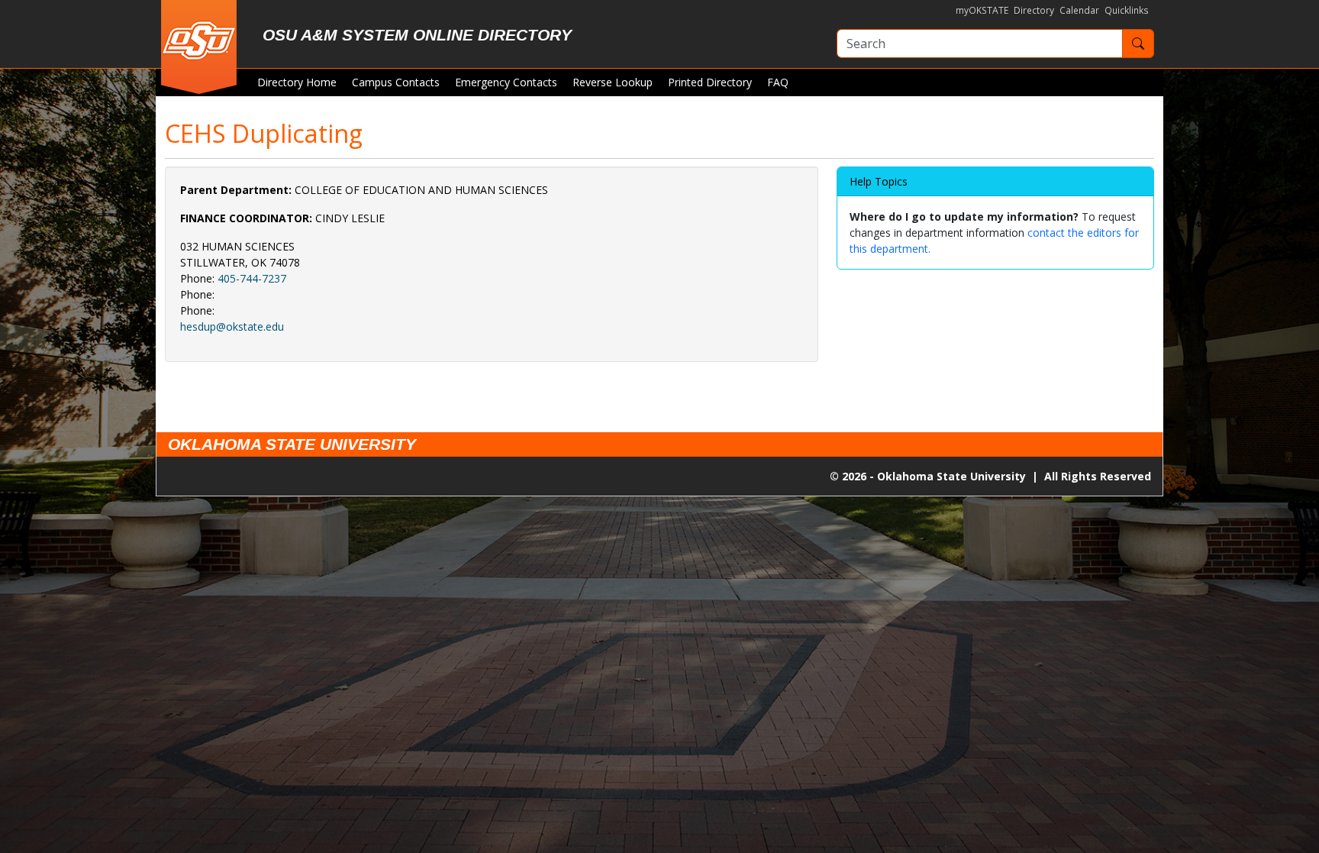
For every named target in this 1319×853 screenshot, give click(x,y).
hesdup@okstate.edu (232, 326)
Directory (1034, 10)
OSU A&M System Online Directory (417, 35)
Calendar (1079, 10)
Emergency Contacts (506, 82)
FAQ (777, 82)
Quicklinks (1127, 10)
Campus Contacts (396, 82)
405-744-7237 (252, 278)
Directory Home (297, 82)
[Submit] (1138, 43)
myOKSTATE (982, 10)
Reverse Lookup (612, 82)
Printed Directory (710, 82)
